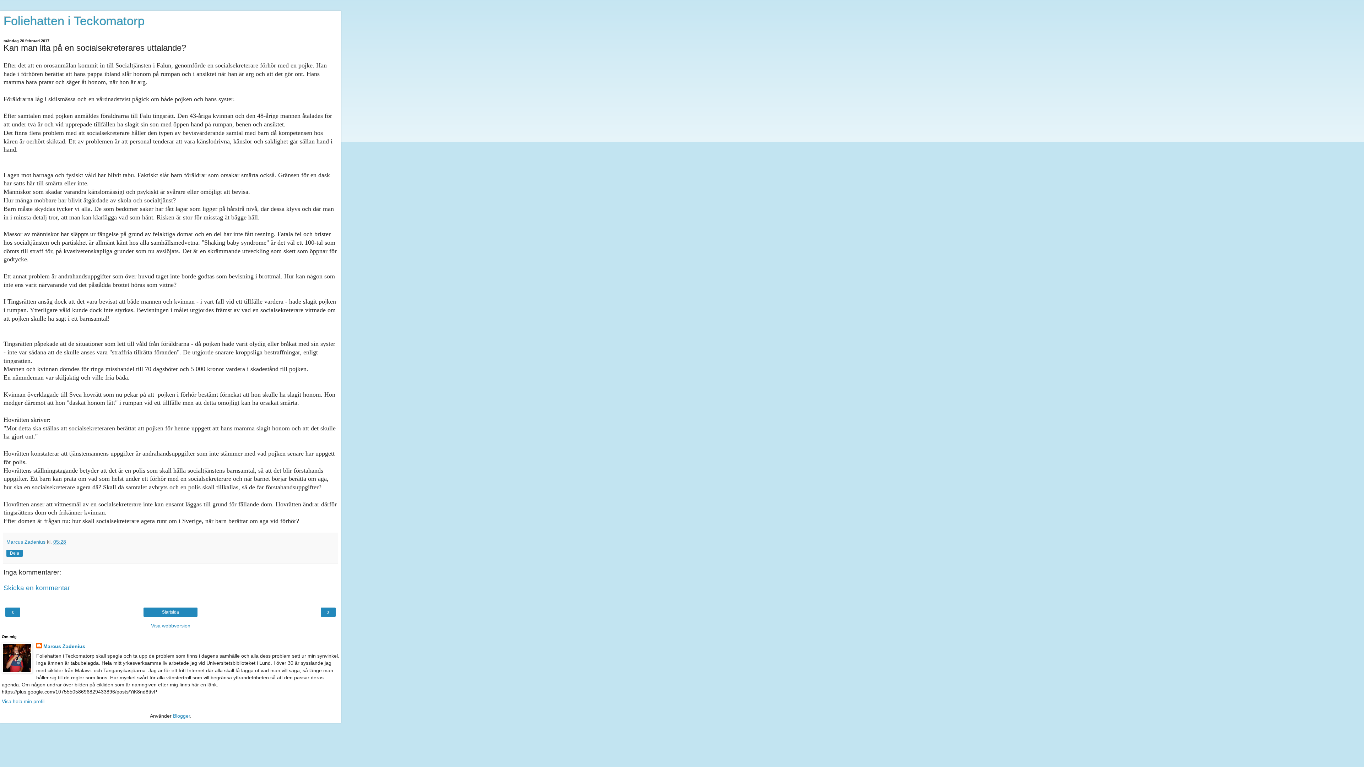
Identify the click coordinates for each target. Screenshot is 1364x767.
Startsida (170, 612)
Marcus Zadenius (64, 646)
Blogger (181, 716)
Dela (14, 553)
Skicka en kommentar (37, 588)
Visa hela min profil (23, 701)
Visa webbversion (170, 626)
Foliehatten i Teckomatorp (74, 21)
